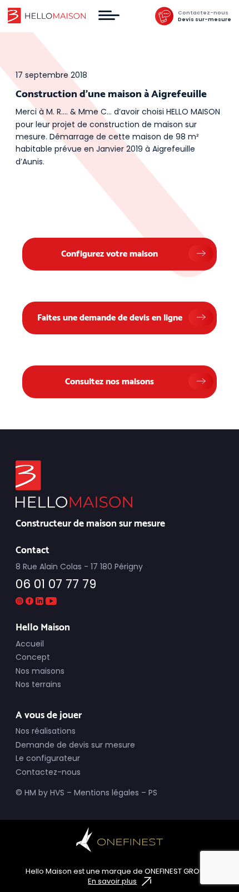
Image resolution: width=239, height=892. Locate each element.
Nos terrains (38, 684)
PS (152, 792)
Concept (33, 657)
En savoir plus (112, 881)
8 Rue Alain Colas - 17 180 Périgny (79, 567)
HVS (57, 792)
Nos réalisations (46, 730)
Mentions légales (106, 792)
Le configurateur (48, 758)
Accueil (30, 643)
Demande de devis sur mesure (75, 744)
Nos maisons (40, 670)
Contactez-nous (203, 12)
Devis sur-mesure (204, 19)
